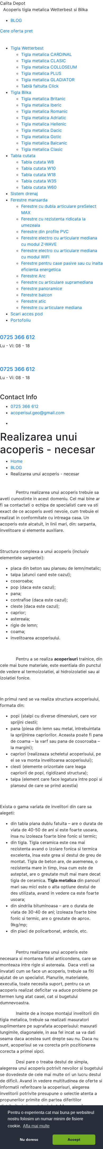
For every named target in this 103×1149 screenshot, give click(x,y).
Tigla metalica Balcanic (44, 143)
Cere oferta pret (16, 30)
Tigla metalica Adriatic (43, 117)
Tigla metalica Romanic (44, 111)
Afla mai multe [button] (36, 1126)
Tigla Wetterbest (27, 48)
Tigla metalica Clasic (42, 149)
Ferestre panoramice (41, 288)
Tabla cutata (23, 155)
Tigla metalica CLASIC (43, 60)
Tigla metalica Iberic (41, 105)
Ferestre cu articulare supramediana (57, 282)
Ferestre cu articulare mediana (51, 307)
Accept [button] (74, 1139)
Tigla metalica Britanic (43, 98)
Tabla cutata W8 (37, 162)
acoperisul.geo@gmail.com (37, 412)
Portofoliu (21, 320)
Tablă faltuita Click (40, 86)
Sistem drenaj (24, 193)
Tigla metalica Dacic (41, 130)
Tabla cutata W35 (39, 181)
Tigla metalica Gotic (41, 136)
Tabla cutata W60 (39, 187)
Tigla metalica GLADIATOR (47, 79)
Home (16, 461)
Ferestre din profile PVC (45, 231)
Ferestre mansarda (29, 199)
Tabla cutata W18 (38, 174)
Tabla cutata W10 (38, 168)
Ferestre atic (33, 301)
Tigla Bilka (21, 92)
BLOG (16, 20)
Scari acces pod (27, 313)
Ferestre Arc (33, 275)
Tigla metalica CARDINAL (46, 54)
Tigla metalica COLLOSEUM (49, 67)
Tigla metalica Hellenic (43, 124)
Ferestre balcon (36, 294)
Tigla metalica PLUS (41, 73)
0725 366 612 (17, 337)
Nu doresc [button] (29, 1139)
